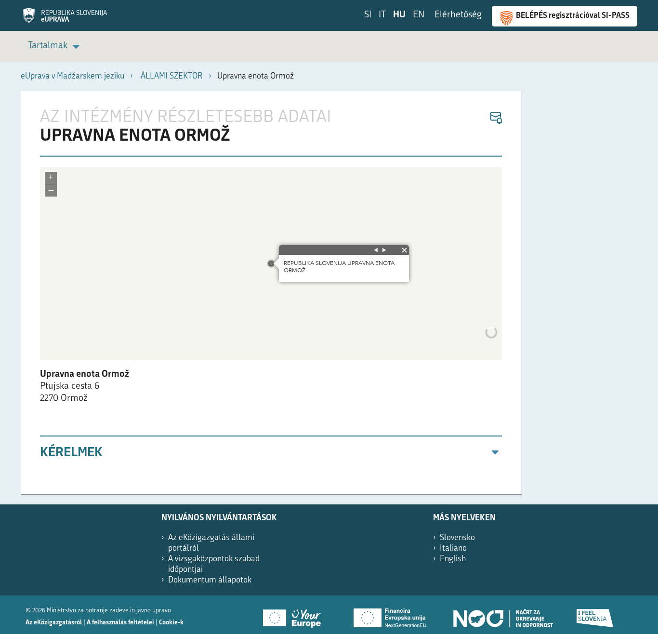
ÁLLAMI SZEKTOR (172, 76)
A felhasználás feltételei (120, 623)
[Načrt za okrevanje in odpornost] (502, 614)
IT (382, 15)
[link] (55, 46)
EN (418, 15)
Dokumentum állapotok (209, 580)
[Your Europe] (295, 614)
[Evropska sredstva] (595, 614)
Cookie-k (171, 623)
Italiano (453, 548)
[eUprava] (65, 18)
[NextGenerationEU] (390, 614)
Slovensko (457, 538)
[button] (495, 118)
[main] (271, 292)
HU (399, 15)
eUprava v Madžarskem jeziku (72, 76)
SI (367, 15)
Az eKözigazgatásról (54, 623)
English (453, 559)
